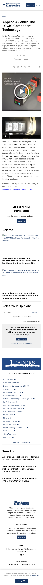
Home (4, 16)
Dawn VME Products (11, 383)
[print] (40, 67)
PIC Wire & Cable (9, 424)
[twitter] (21, 67)
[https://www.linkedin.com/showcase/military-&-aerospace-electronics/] (21, 555)
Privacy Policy (34, 575)
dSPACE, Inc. (8, 389)
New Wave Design (10, 421)
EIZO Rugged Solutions (12, 392)
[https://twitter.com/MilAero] (24, 555)
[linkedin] (18, 67)
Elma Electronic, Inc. (11, 396)
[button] (3, 5)
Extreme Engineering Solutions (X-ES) (17, 399)
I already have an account (21, 343)
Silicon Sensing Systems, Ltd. (14, 428)
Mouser (6, 418)
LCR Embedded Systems (12, 412)
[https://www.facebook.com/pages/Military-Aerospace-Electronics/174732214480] (19, 555)
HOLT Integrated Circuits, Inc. (14, 405)
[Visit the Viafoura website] (35, 322)
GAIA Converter (9, 402)
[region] (21, 317)
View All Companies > (21, 442)
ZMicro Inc (7, 437)
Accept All (21, 581)
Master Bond (8, 415)
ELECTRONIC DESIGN (28, 564)
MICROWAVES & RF (14, 564)
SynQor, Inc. (8, 431)
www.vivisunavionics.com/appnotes (17, 189)
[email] (29, 67)
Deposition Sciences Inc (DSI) (14, 386)
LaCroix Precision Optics (12, 408)
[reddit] (25, 67)
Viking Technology (10, 434)
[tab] (8, 312)
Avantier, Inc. (8, 380)
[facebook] (14, 67)
